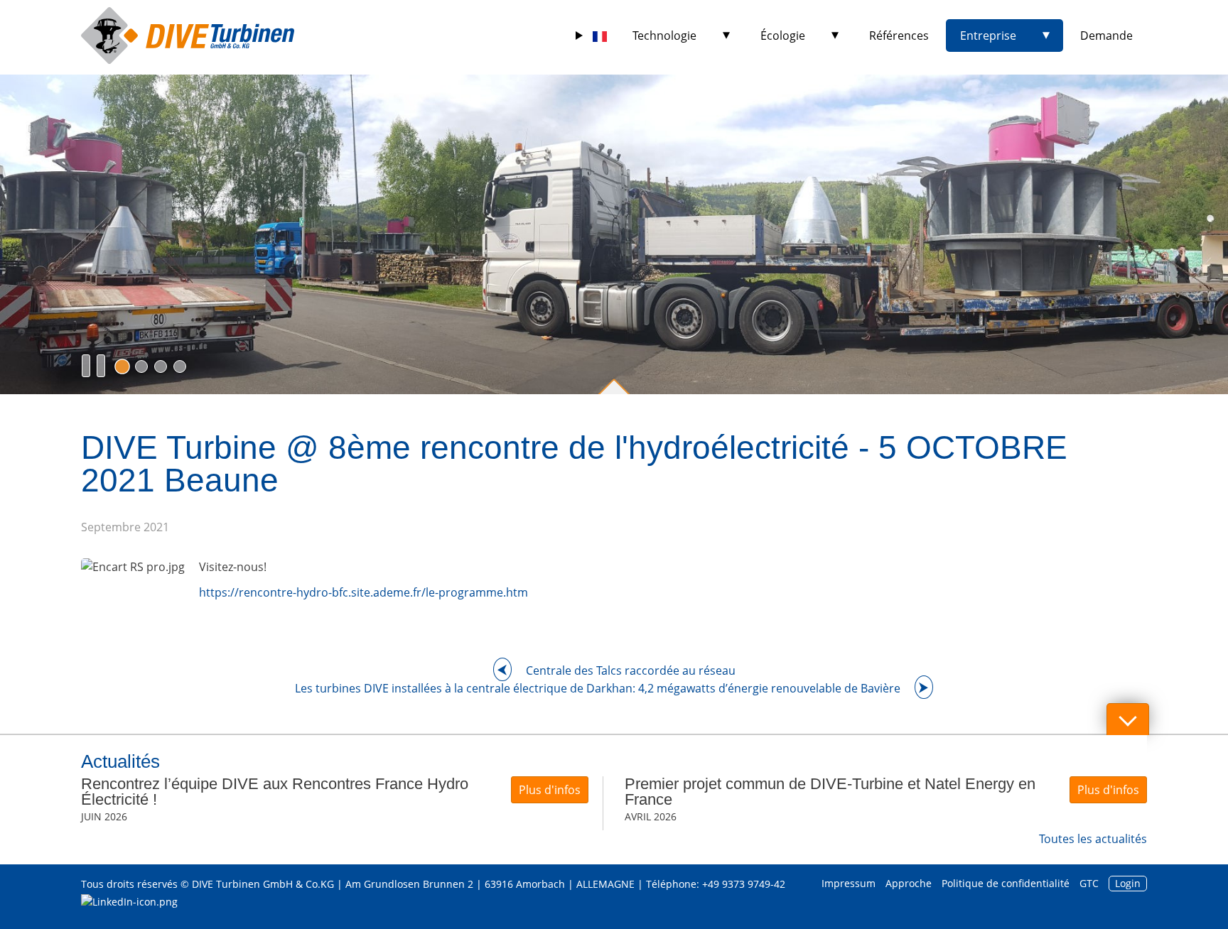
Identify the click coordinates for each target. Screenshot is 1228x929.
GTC (1089, 883)
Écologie (782, 35)
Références (899, 35)
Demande (1106, 35)
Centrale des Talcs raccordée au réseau (631, 670)
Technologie (664, 35)
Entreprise (988, 35)
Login (1128, 883)
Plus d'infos (550, 790)
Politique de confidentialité (1006, 883)
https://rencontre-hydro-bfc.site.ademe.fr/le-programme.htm (363, 592)
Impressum (849, 883)
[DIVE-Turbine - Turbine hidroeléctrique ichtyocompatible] (187, 35)
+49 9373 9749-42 (743, 884)
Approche (908, 883)
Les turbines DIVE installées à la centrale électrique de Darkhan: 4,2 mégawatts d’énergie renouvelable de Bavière (597, 688)
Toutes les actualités (1093, 839)
